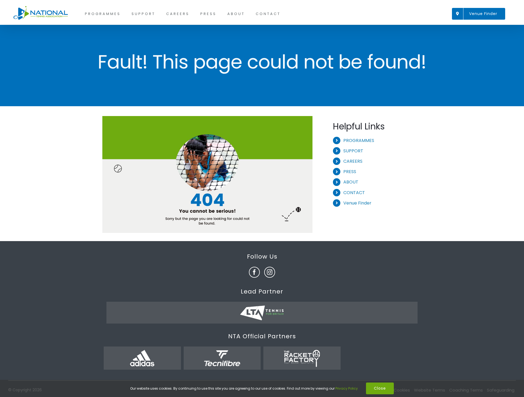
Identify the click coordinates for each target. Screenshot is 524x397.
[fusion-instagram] (269, 272)
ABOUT (350, 182)
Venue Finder (357, 203)
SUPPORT (353, 151)
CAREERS (352, 161)
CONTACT (354, 192)
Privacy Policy (346, 388)
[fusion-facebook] (254, 272)
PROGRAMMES (358, 140)
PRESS (349, 171)
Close (380, 388)
